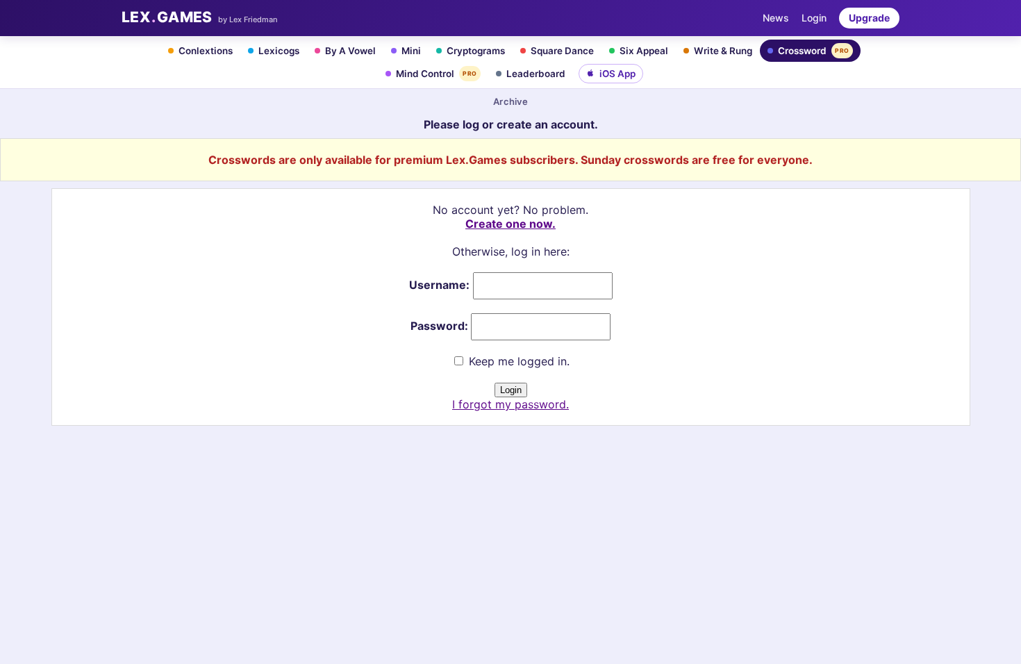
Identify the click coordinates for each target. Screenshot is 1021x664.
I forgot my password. (510, 404)
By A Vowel (350, 50)
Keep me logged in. (517, 361)
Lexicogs (278, 50)
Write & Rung (723, 50)
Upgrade (869, 18)
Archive (510, 101)
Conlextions (206, 50)
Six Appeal (644, 50)
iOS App (617, 73)
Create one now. (510, 224)
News (776, 18)
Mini (411, 50)
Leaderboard (535, 73)
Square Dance (562, 50)
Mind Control (436, 73)
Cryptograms (476, 50)
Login (814, 18)
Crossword (813, 50)
